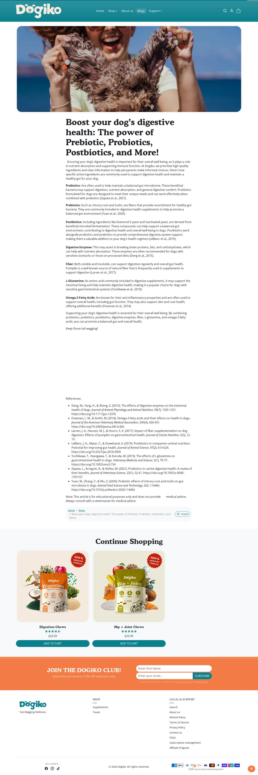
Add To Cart (53, 643)
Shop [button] (111, 11)
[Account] (231, 10)
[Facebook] (46, 768)
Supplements (100, 707)
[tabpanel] (129, 599)
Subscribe (202, 676)
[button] (225, 10)
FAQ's (173, 737)
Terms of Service (184, 681)
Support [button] (154, 11)
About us (127, 11)
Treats (96, 712)
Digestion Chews (52, 627)
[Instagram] (52, 768)
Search (174, 707)
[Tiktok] (58, 768)
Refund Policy (178, 717)
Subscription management (185, 742)
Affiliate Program (179, 747)
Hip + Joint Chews (129, 627)
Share (184, 514)
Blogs (141, 11)
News (81, 510)
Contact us (176, 732)
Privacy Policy (202, 681)
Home (100, 11)
